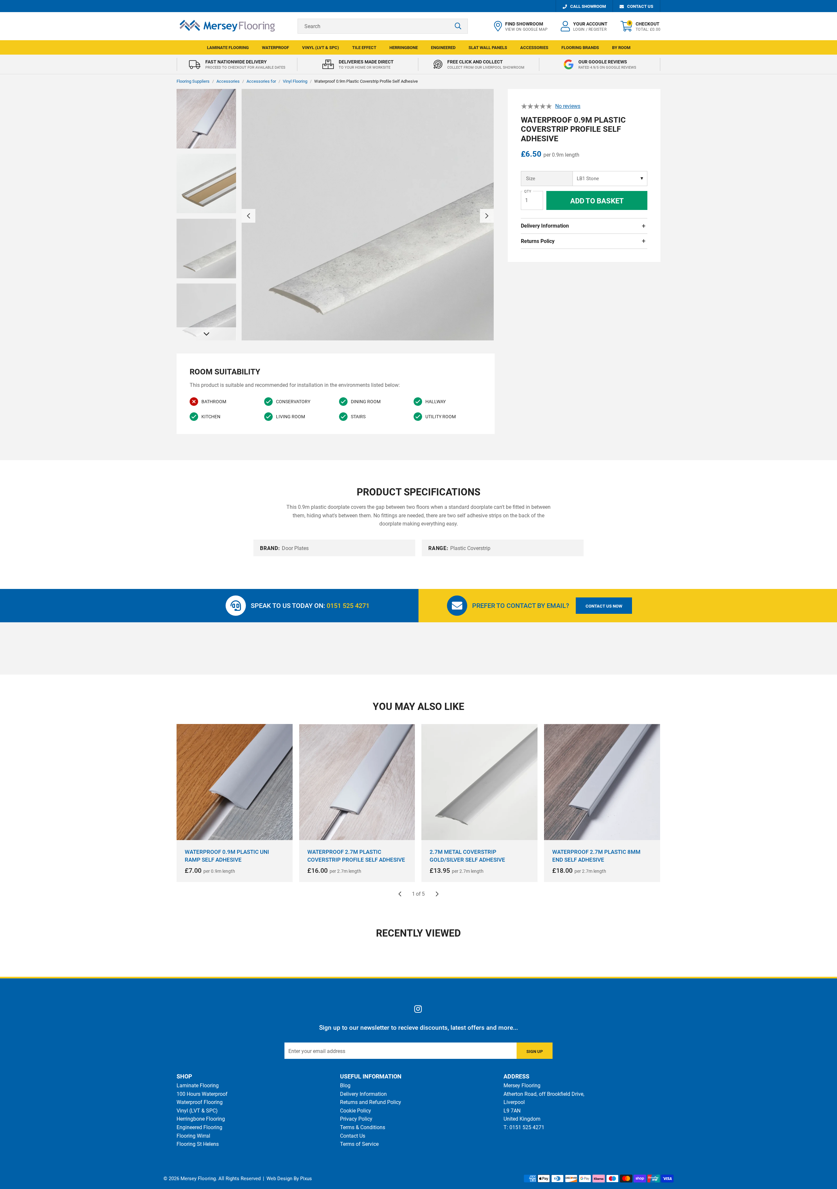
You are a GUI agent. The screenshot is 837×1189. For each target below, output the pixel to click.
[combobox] (383, 26)
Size (530, 178)
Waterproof (275, 47)
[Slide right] (437, 894)
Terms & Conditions (362, 1127)
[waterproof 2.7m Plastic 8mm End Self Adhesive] (602, 782)
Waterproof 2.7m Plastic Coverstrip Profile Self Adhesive (356, 856)
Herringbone (403, 47)
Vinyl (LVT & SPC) (320, 47)
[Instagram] (418, 1009)
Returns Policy (538, 241)
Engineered (443, 47)
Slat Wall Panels (488, 47)
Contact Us (352, 1136)
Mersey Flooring (227, 26)
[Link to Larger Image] (368, 215)
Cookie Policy (355, 1111)
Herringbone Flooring (201, 1119)
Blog (345, 1085)
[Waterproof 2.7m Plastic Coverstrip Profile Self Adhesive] (357, 782)
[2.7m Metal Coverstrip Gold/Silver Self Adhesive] (479, 782)
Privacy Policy (356, 1119)
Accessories (534, 47)
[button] (640, 26)
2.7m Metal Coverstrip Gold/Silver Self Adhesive (467, 856)
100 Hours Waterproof (202, 1094)
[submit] (458, 26)
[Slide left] (400, 894)
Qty (527, 191)
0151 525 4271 (348, 606)
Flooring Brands (580, 47)
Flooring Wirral (193, 1136)
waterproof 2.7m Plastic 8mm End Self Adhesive (596, 856)
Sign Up (534, 1051)
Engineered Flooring (199, 1127)
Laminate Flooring (228, 47)
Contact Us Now (604, 606)
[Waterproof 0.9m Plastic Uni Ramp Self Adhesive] (235, 782)
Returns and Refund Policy (370, 1102)
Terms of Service (359, 1144)
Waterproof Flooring (200, 1102)
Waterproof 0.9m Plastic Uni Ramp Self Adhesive (227, 856)
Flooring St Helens (198, 1144)
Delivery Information (545, 226)
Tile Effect (364, 47)
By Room (621, 47)
